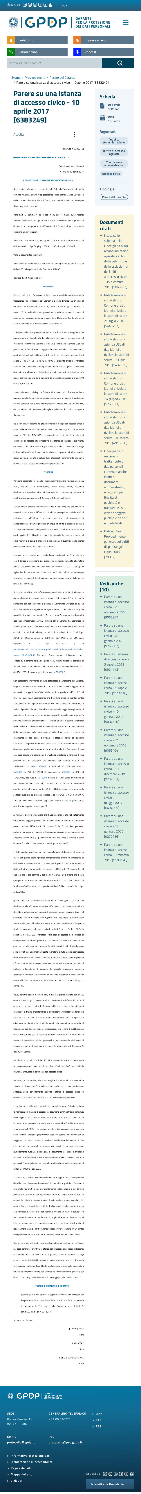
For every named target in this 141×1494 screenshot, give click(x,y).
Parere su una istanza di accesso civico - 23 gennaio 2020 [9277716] (116, 826)
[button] (74, 135)
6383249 (114, 109)
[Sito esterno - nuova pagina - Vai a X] (126, 1473)
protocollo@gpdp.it (21, 1442)
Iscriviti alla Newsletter (108, 1484)
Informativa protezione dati (30, 1455)
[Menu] (126, 23)
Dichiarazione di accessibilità (32, 1462)
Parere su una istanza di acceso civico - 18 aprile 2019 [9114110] (116, 685)
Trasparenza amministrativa (114, 163)
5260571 (66, 772)
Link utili (17, 1480)
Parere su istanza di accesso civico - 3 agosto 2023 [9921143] (116, 662)
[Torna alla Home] (59, 21)
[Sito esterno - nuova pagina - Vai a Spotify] (131, 1473)
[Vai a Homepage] (35, 1400)
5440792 (43, 766)
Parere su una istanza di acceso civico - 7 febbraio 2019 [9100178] (116, 852)
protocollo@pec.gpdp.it (65, 1442)
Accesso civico (111, 173)
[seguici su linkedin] (25, 4)
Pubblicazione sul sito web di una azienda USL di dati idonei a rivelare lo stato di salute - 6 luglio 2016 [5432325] (116, 349)
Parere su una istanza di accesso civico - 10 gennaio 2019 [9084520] (116, 711)
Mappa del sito (21, 1474)
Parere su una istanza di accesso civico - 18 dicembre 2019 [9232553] (116, 769)
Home (16, 77)
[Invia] (118, 63)
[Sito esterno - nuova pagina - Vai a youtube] (116, 1473)
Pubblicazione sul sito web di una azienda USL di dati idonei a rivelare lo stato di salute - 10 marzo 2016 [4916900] (116, 427)
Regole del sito (21, 1468)
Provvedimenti (35, 77)
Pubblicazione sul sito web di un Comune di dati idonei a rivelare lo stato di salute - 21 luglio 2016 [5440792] (116, 310)
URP (99, 1414)
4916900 (42, 777)
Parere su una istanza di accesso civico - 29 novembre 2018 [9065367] (116, 607)
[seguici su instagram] (30, 4)
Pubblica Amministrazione (114, 141)
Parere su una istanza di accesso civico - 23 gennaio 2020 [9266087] (116, 635)
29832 (76, 1277)
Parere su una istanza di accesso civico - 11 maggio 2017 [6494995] (116, 797)
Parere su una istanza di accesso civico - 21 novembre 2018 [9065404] (116, 740)
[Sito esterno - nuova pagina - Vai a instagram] (110, 1473)
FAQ (99, 1420)
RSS (99, 1426)
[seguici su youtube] (35, 4)
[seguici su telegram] (40, 4)
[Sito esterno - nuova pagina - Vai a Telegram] (121, 1473)
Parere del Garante (62, 77)
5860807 (60, 672)
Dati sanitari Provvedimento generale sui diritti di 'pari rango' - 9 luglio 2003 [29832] (116, 544)
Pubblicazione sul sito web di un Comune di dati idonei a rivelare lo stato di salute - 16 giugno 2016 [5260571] (116, 388)
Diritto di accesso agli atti (114, 152)
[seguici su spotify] (50, 4)
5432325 (17, 772)
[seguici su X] (45, 4)
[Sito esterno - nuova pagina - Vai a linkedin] (105, 1473)
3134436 (66, 800)
